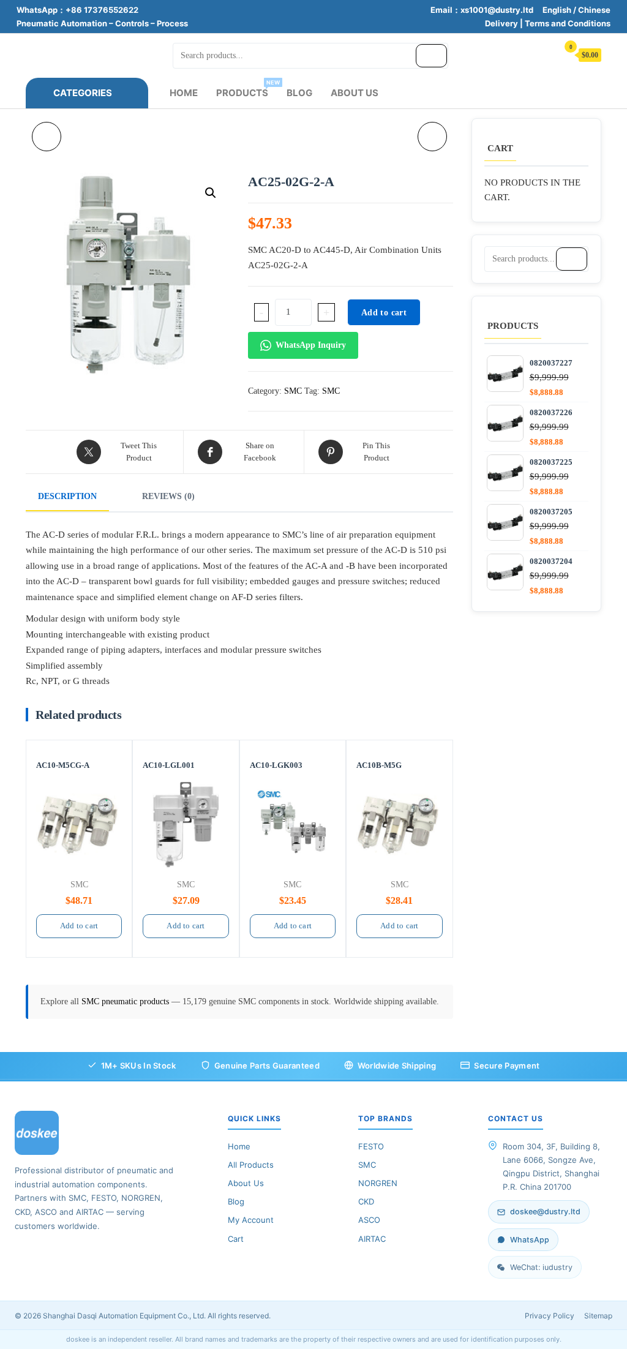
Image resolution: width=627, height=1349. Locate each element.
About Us (354, 93)
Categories (82, 93)
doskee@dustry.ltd (545, 1211)
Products (246, 89)
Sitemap (598, 1315)
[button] (211, 193)
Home (184, 93)
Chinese (594, 10)
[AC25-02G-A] (432, 136)
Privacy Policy (549, 1315)
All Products (251, 1165)
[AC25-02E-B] (46, 136)
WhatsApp (529, 1239)
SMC (293, 391)
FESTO (371, 1146)
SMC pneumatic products (126, 1001)
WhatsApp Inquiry (311, 345)
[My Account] (542, 54)
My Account (251, 1220)
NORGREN (377, 1183)
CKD (366, 1201)
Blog (299, 93)
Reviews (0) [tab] (168, 496)
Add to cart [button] (79, 925)
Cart (236, 1239)
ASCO (369, 1220)
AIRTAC (372, 1239)
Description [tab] (67, 496)
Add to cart (384, 312)
